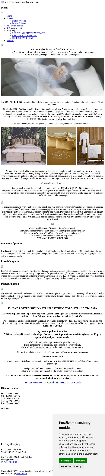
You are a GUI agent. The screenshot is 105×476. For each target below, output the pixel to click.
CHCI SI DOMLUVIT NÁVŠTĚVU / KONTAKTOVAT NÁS (53, 383)
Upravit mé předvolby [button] (71, 466)
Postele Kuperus (19, 21)
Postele (10, 18)
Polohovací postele (15, 26)
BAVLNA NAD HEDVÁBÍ (24, 35)
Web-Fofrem (21, 473)
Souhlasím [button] (66, 461)
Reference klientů (14, 28)
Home (9, 16)
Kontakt (10, 40)
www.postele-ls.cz (9, 462)
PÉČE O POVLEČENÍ (22, 38)
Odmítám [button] (80, 461)
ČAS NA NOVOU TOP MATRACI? (28, 33)
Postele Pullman (19, 23)
